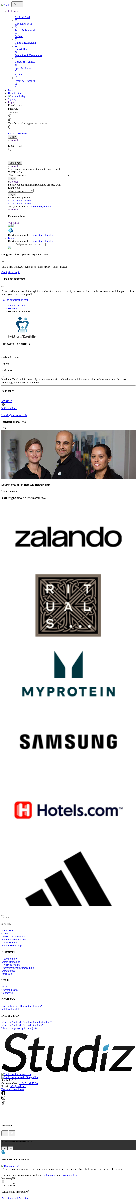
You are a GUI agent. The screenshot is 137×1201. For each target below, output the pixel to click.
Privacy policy (69, 1175)
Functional (7, 1185)
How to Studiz (15, 93)
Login (11, 238)
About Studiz (8, 930)
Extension (6, 973)
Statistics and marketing (13, 1191)
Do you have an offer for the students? (21, 1006)
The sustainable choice (13, 936)
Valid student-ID (10, 1009)
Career (4, 933)
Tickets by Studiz (10, 964)
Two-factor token (17, 123)
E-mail (11, 105)
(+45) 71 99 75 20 (28, 1083)
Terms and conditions (12, 1089)
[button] (12, 137)
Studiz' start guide (10, 961)
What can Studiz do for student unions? (22, 1025)
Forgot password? (17, 133)
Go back (13, 140)
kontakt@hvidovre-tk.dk (14, 415)
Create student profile (19, 200)
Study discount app (11, 945)
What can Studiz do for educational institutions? (26, 1022)
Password (13, 108)
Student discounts (17, 305)
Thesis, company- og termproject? (19, 1028)
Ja (10, 1148)
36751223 (6, 401)
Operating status (9, 989)
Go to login (14, 272)
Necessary (6, 1178)
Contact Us (7, 992)
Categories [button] (13, 11)
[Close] (2, 261)
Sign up (12, 99)
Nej (4, 1148)
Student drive (8, 970)
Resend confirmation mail (14, 299)
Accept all (23, 1198)
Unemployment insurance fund (17, 967)
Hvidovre (13, 308)
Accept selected (9, 1198)
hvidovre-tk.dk (9, 408)
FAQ (4, 986)
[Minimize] (4, 1133)
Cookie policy (49, 1175)
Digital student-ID (10, 942)
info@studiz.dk (18, 1086)
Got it (4, 272)
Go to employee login (40, 206)
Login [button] (11, 102)
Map (10, 90)
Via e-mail (13, 222)
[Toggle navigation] (17, 4)
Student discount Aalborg (14, 939)
